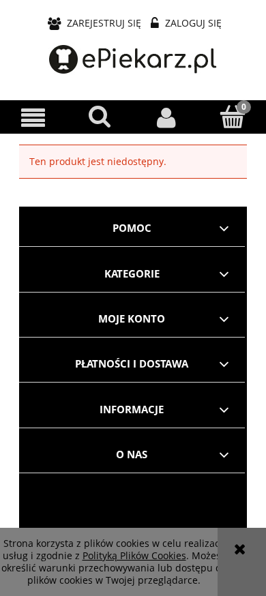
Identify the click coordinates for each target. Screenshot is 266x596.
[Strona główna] (133, 60)
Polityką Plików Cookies (134, 555)
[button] (33, 117)
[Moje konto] (166, 117)
